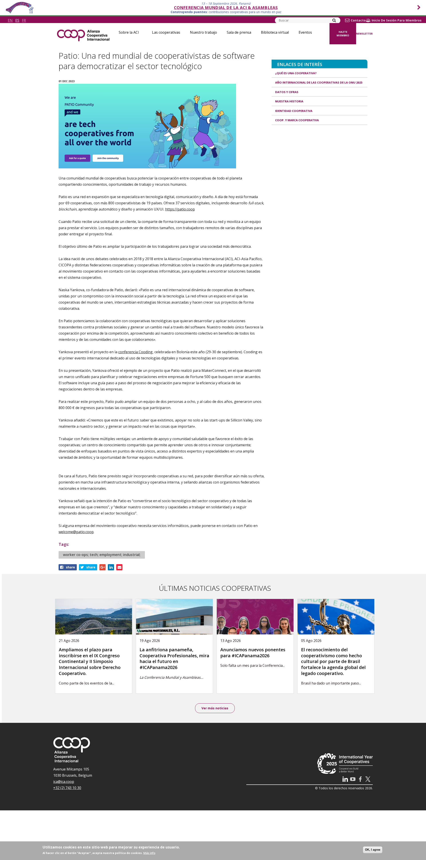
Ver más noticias (214, 708)
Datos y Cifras (286, 92)
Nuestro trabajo (203, 32)
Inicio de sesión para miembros (397, 20)
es (17, 20)
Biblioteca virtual (275, 32)
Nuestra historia (289, 101)
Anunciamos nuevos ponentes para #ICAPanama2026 (252, 653)
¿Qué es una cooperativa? (296, 73)
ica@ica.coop (63, 781)
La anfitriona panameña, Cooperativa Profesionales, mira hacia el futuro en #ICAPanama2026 (174, 658)
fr (24, 20)
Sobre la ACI (129, 32)
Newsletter (364, 33)
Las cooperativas (166, 32)
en (10, 20)
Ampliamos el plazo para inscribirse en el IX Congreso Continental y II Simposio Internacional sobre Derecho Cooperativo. (89, 661)
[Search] (334, 20)
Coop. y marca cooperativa (297, 120)
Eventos (305, 32)
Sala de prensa (239, 32)
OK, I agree (372, 849)
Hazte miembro (343, 33)
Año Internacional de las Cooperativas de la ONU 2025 (318, 82)
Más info (149, 853)
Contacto (358, 20)
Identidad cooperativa (293, 111)
